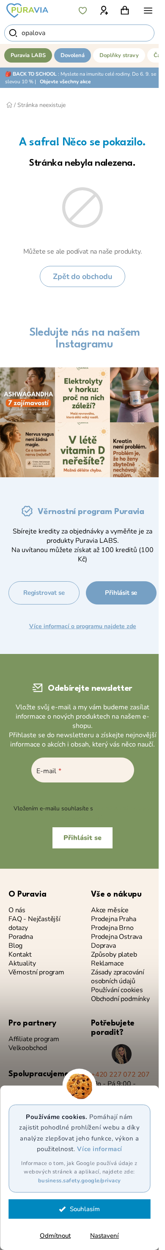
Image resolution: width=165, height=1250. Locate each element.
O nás (16, 910)
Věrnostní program (36, 972)
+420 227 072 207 (120, 1074)
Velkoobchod (27, 1048)
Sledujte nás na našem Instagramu (84, 338)
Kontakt (20, 954)
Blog (15, 945)
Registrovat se (43, 592)
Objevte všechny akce (65, 81)
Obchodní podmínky (120, 999)
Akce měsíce (110, 910)
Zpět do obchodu (82, 276)
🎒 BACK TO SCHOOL (31, 74)
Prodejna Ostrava (116, 937)
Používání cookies (117, 990)
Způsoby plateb (114, 954)
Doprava (103, 945)
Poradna (20, 937)
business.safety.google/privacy (79, 1180)
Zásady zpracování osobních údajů (117, 977)
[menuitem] (28, 55)
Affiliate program (33, 1039)
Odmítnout (55, 1235)
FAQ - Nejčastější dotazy (34, 924)
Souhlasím (85, 1209)
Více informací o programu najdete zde (82, 626)
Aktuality (22, 963)
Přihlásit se (121, 592)
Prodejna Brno (112, 928)
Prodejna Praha (113, 919)
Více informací (99, 1149)
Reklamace (107, 963)
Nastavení (104, 1235)
